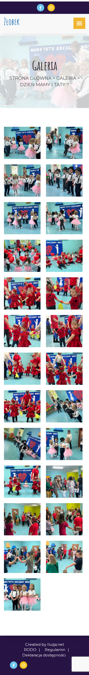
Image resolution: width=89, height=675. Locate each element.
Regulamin (55, 649)
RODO (30, 649)
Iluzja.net (55, 644)
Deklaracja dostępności (44, 655)
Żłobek (12, 21)
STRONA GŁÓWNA (30, 78)
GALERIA (66, 78)
